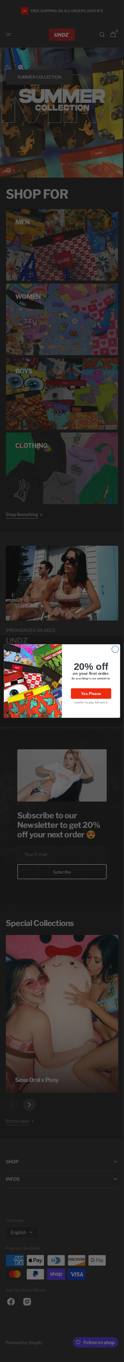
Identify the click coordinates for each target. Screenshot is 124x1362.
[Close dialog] (113, 649)
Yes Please (89, 694)
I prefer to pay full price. (89, 702)
